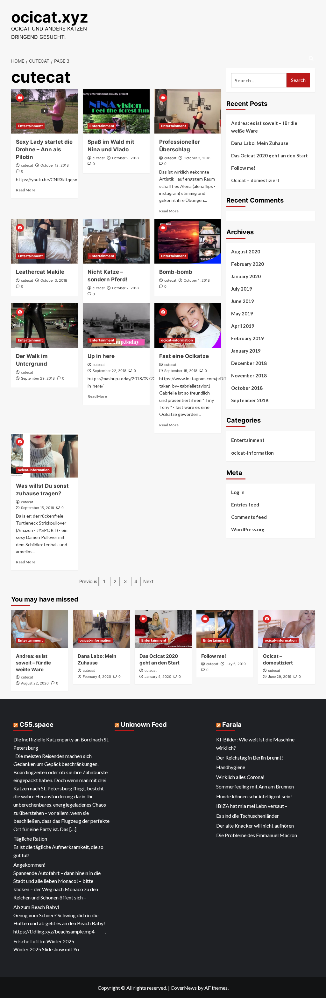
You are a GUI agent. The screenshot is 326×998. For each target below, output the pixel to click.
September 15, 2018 (180, 370)
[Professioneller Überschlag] (187, 111)
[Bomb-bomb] (187, 241)
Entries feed (245, 504)
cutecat (27, 165)
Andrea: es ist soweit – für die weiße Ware (264, 127)
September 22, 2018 (109, 370)
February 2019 (247, 338)
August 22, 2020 (35, 683)
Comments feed (249, 517)
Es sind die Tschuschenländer (247, 816)
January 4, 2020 (158, 676)
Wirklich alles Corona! (240, 777)
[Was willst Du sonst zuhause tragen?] (44, 455)
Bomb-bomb (175, 272)
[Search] (311, 58)
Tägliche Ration (30, 839)
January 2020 (246, 276)
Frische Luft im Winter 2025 (43, 941)
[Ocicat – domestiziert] (286, 629)
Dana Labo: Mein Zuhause (259, 143)
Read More (25, 190)
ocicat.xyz (49, 17)
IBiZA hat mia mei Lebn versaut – (251, 806)
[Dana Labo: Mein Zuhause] (101, 629)
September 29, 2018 (38, 378)
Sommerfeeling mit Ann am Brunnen (255, 786)
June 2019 (242, 301)
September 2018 (249, 400)
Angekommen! (29, 865)
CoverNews (184, 988)
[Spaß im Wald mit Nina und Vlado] (116, 111)
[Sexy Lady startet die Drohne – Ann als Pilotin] (44, 111)
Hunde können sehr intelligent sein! (254, 796)
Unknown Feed (144, 724)
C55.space (36, 724)
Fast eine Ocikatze (184, 356)
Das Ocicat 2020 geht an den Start (269, 155)
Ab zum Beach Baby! (36, 907)
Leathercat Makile (40, 272)
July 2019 (241, 289)
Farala (232, 724)
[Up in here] (116, 325)
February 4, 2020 (97, 676)
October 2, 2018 (125, 288)
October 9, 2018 (125, 158)
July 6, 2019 (236, 664)
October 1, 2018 (197, 280)
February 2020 (247, 264)
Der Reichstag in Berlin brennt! (249, 757)
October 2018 (247, 388)
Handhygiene (230, 767)
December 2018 (249, 363)
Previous (88, 581)
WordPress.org (248, 529)
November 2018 (249, 375)
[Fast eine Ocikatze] (187, 325)
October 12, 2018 (54, 165)
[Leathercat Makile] (44, 241)
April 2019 (242, 326)
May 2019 (242, 313)
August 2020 (245, 251)
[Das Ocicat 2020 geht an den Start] (163, 629)
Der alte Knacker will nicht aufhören (255, 825)
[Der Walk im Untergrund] (44, 325)
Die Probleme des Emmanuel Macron (256, 835)
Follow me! (243, 168)
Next (148, 581)
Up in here (101, 356)
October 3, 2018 (197, 158)
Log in (237, 492)
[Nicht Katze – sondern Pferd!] (116, 241)
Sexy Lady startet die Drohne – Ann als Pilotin (44, 149)
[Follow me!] (224, 629)
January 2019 (246, 351)
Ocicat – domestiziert (255, 180)
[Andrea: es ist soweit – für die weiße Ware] (39, 629)
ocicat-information (177, 340)
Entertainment (30, 126)
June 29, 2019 (279, 676)
